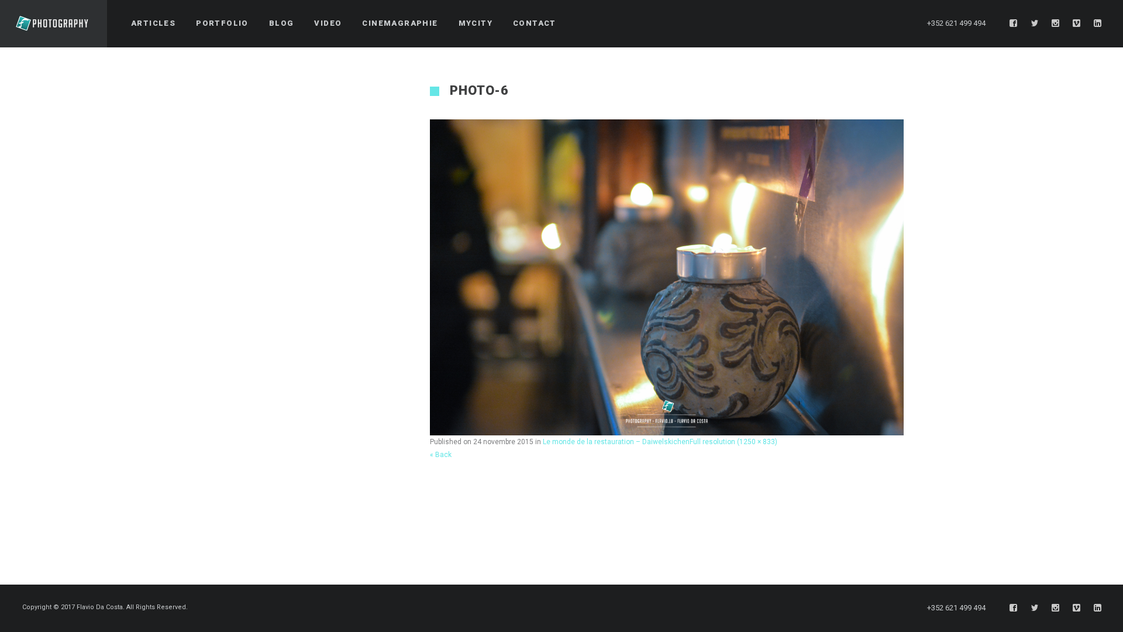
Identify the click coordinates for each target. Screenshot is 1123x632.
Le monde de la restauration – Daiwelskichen (616, 442)
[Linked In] (1098, 23)
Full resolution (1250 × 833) (733, 442)
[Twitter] (1035, 23)
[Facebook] (1013, 23)
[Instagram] (1056, 23)
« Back (441, 455)
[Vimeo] (1077, 23)
